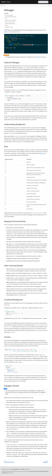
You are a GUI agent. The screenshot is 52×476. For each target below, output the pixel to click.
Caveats (6, 25)
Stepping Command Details (10, 20)
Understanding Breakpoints (10, 16)
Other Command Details (10, 22)
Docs (8, 2)
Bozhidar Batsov (15, 469)
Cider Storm (39, 57)
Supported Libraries (9, 462)
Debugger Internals (9, 27)
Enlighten (45, 462)
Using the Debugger (9, 15)
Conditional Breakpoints (10, 23)
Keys (6, 18)
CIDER (3, 2)
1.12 (49, 5)
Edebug (6, 32)
